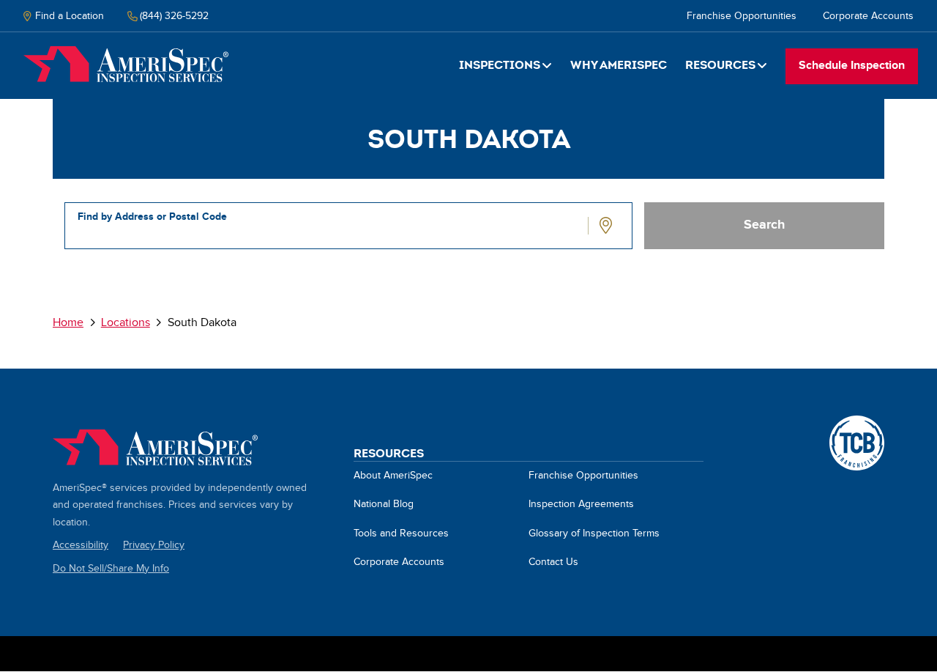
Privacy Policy (153, 545)
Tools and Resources (401, 533)
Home (125, 64)
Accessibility (80, 545)
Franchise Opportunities (741, 16)
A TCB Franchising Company (856, 423)
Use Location (608, 225)
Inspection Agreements (581, 504)
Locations (125, 323)
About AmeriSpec (393, 475)
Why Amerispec (618, 65)
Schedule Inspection (852, 66)
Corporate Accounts (868, 16)
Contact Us (553, 562)
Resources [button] (720, 65)
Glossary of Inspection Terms (594, 533)
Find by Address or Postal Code (152, 216)
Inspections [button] (499, 65)
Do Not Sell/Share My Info (111, 569)
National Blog (384, 504)
